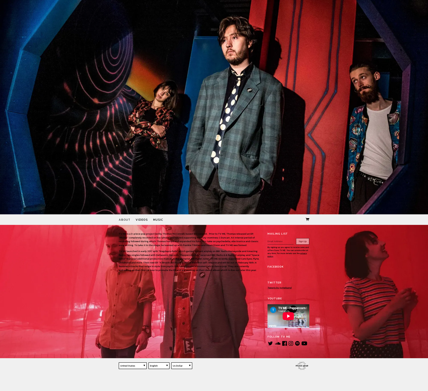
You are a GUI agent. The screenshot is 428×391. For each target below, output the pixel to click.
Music (158, 219)
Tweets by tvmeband (280, 288)
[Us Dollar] (181, 365)
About (124, 219)
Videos (142, 219)
